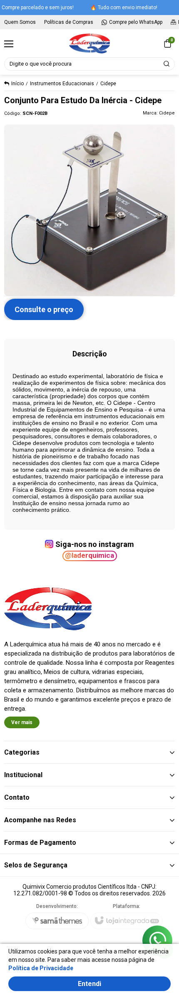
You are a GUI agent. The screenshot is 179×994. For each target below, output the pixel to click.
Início (17, 83)
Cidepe (108, 83)
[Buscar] (167, 64)
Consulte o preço (44, 309)
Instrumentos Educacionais (62, 83)
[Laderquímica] (89, 43)
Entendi (89, 984)
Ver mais (21, 722)
